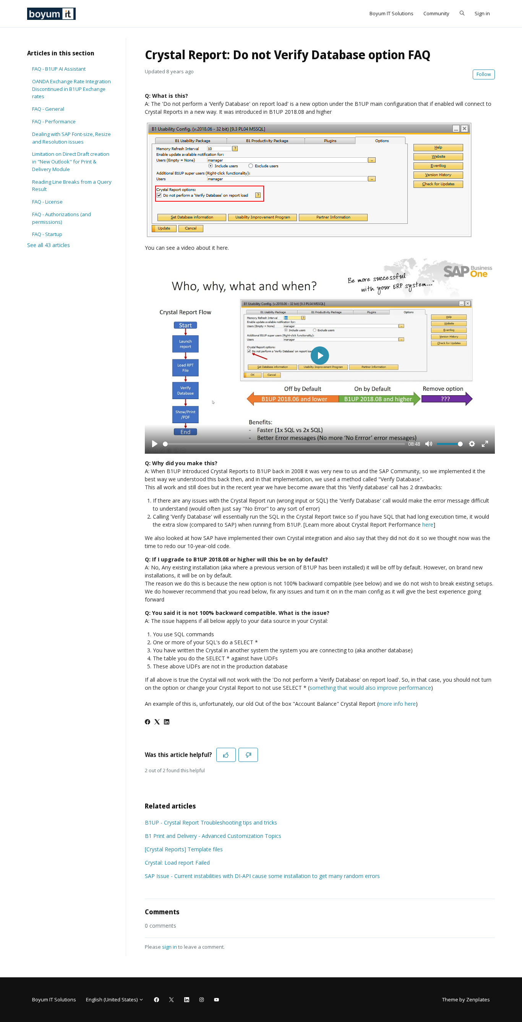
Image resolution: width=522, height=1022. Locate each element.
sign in (169, 946)
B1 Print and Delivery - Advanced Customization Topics (213, 835)
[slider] (284, 444)
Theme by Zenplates (466, 999)
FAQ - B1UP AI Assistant (59, 68)
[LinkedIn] (166, 722)
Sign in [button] (482, 13)
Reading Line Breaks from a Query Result (72, 185)
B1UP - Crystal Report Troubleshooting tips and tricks (211, 822)
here (427, 524)
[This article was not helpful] (248, 755)
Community (436, 13)
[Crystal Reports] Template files (184, 849)
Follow (484, 74)
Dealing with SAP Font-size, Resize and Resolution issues (71, 138)
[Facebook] (147, 722)
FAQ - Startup (47, 234)
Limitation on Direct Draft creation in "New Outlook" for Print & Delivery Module (70, 161)
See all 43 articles (48, 245)
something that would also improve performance (370, 687)
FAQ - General (48, 108)
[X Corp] (157, 722)
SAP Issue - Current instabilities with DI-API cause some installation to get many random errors (262, 876)
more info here (397, 703)
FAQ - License (47, 201)
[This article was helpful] (226, 755)
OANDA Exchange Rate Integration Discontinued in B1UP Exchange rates (71, 89)
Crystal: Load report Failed (177, 862)
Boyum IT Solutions (391, 13)
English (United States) (112, 999)
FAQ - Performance (54, 121)
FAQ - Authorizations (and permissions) (61, 218)
